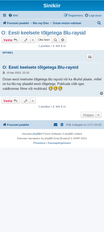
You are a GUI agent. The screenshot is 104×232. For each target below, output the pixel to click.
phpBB (37, 133)
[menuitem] (13, 15)
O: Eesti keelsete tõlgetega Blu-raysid (43, 32)
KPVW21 (8, 52)
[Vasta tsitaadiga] (90, 57)
